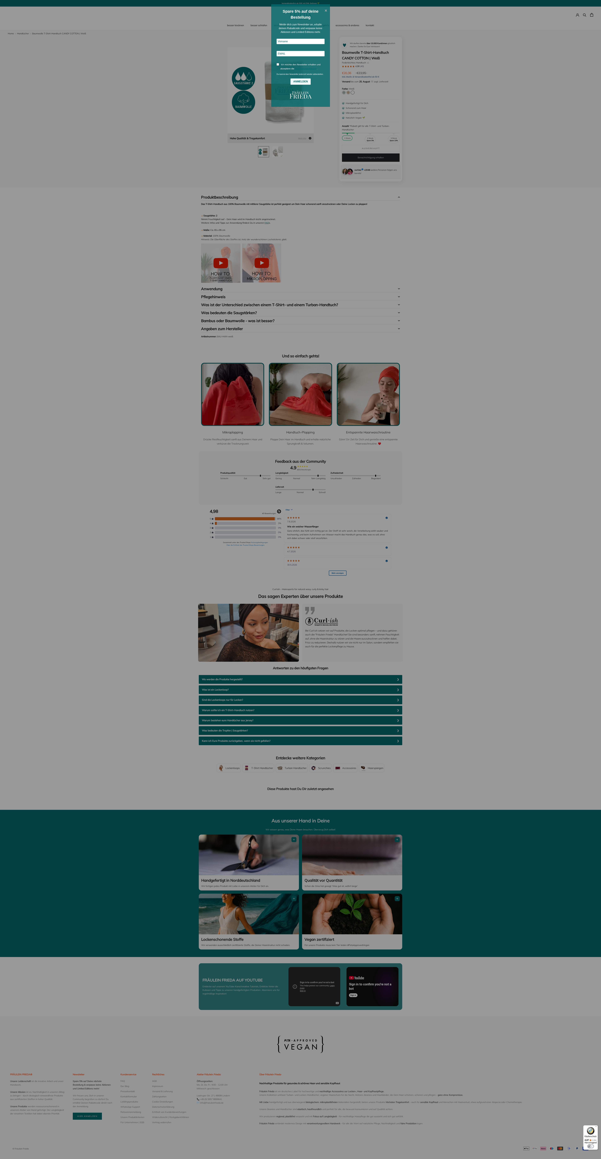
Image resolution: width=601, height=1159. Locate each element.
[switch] (591, 1146)
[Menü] (596, 1127)
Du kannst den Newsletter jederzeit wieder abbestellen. (300, 74)
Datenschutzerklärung (306, 68)
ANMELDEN (300, 81)
